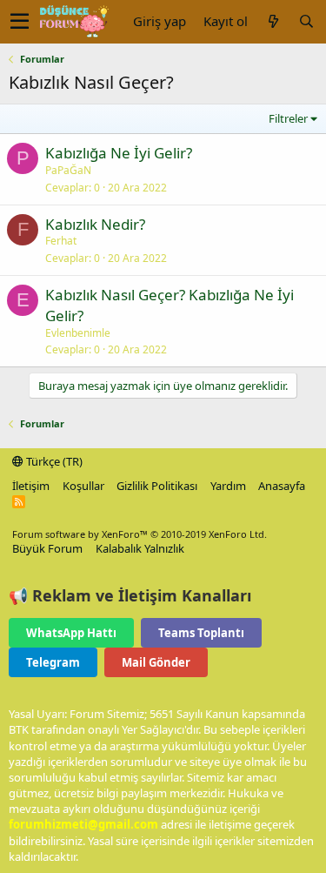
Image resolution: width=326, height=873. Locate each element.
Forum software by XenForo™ (139, 534)
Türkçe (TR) (53, 461)
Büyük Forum (47, 548)
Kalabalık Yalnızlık (140, 548)
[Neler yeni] (272, 21)
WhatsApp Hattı (71, 633)
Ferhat (61, 240)
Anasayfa (281, 486)
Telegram (53, 662)
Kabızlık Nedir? (95, 224)
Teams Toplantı (201, 633)
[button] (19, 22)
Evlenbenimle (77, 333)
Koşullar (83, 486)
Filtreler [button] (288, 118)
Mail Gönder (156, 662)
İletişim (31, 486)
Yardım (228, 486)
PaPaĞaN (68, 170)
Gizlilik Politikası (156, 486)
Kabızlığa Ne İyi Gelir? (118, 153)
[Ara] (306, 21)
